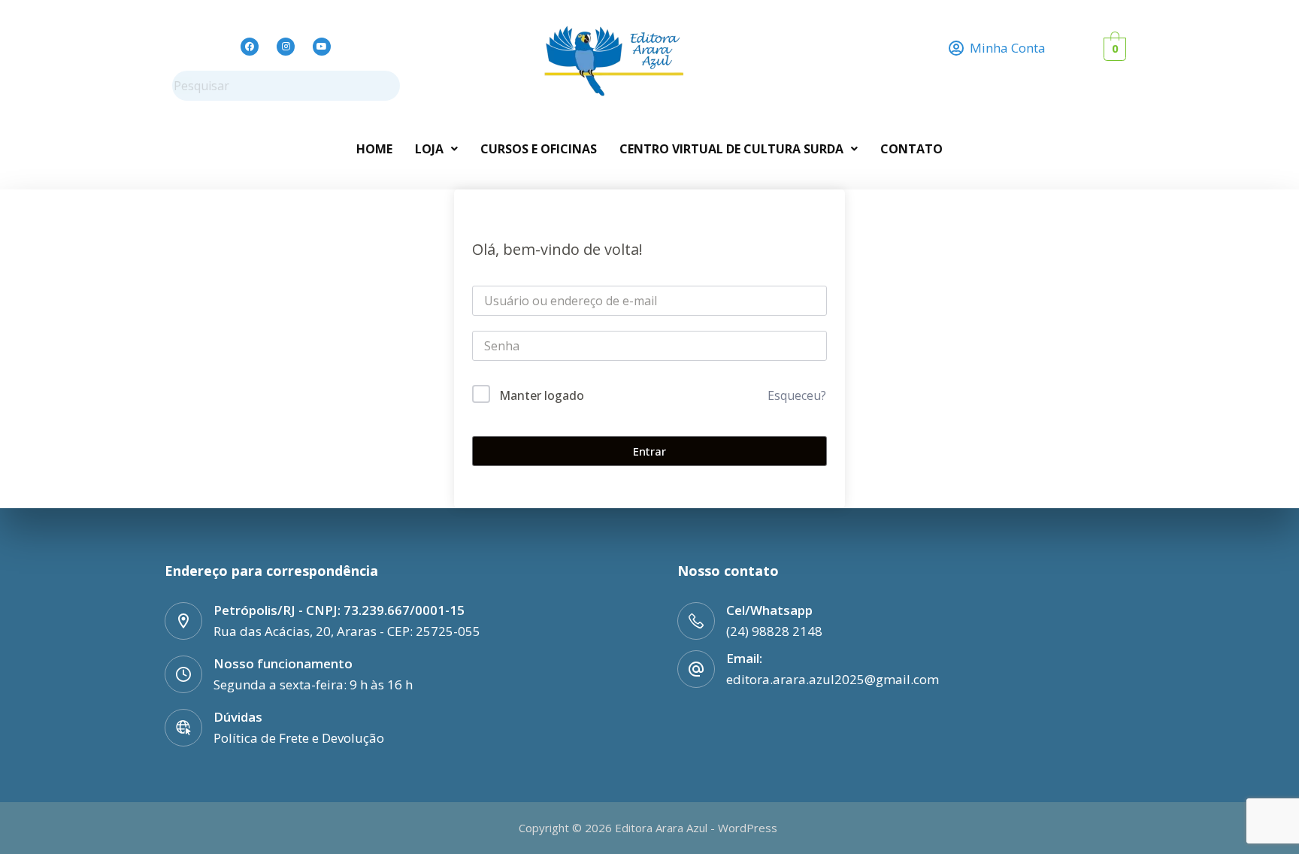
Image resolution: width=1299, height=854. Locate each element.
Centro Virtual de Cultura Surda (731, 149)
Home (374, 149)
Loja (429, 149)
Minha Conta (1008, 47)
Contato (911, 149)
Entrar (649, 451)
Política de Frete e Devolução (298, 737)
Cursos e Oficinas (538, 149)
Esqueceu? (797, 395)
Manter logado (541, 395)
